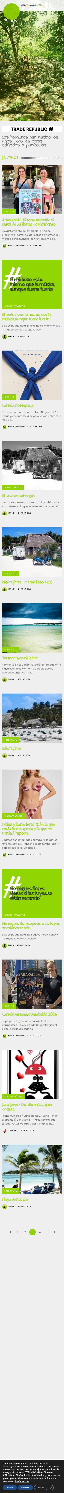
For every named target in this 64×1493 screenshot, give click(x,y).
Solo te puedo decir (14, 306)
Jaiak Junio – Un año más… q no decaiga (27, 1107)
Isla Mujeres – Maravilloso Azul (26, 582)
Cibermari (13, 1130)
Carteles (9, 211)
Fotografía (10, 573)
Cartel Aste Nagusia (17, 405)
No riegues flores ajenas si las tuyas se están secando (30, 926)
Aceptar (9, 1487)
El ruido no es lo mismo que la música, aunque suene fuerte (26, 317)
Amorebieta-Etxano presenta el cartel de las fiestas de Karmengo (29, 222)
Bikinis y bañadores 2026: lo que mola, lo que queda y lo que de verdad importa (28, 829)
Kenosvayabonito (17, 245)
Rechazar (25, 1487)
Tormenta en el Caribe (19, 658)
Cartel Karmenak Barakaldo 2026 (29, 1014)
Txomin (11, 513)
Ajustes (40, 1487)
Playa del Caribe (14, 1199)
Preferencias (22, 1481)
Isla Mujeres (11, 748)
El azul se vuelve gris (18, 495)
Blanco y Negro (12, 487)
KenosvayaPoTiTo (13, 816)
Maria (11, 336)
